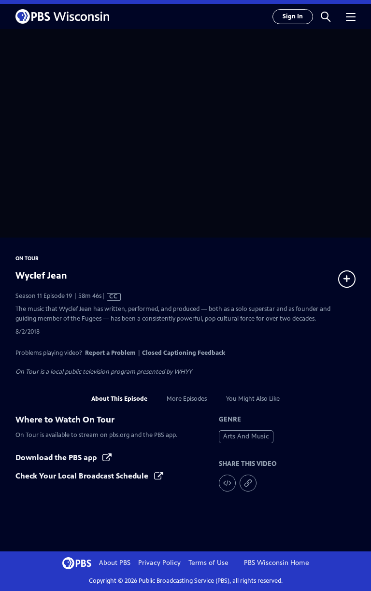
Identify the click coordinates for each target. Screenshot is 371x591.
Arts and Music (246, 436)
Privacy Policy (159, 563)
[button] (325, 16)
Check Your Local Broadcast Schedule (82, 475)
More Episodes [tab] (187, 399)
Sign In (293, 16)
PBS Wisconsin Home (276, 563)
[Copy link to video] (248, 483)
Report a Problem (110, 353)
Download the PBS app (57, 457)
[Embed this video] (227, 483)
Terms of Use (208, 563)
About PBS (114, 563)
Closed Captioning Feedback (183, 353)
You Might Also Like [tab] (253, 399)
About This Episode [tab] (119, 399)
